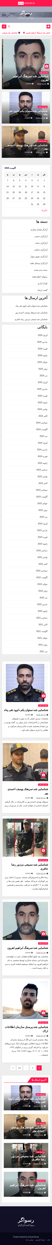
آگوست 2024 (41, 429)
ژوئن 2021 (42, 645)
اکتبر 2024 (42, 416)
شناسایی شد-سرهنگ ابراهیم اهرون (27, 947)
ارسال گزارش (40, 1240)
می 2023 (43, 517)
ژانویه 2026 (42, 355)
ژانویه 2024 (42, 463)
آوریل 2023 (42, 524)
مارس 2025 (42, 389)
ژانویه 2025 (42, 402)
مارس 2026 (42, 342)
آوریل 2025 (42, 382)
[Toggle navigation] (4, 27)
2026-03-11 (40, 152)
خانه (48, 1240)
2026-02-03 (41, 873)
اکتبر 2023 (42, 483)
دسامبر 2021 (41, 618)
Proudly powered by (20, 1237)
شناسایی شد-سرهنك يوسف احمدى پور (31, 313)
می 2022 (43, 598)
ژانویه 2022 (42, 611)
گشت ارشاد (42, 290)
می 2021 (43, 651)
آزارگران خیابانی (40, 250)
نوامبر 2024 (42, 409)
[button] (9, 26)
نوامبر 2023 (42, 476)
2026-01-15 (41, 1036)
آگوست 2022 (41, 577)
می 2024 (43, 436)
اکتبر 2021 (42, 624)
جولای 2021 (42, 638)
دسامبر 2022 (41, 550)
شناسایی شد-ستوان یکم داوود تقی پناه (31, 306)
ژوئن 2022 (42, 591)
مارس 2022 (42, 604)
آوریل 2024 (42, 443)
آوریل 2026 (42, 335)
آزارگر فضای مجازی (39, 230)
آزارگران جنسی (40, 236)
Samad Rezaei (33, 1237)
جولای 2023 (42, 503)
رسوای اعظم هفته (39, 277)
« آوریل (44, 210)
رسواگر (26, 13)
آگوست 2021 (41, 631)
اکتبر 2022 (42, 564)
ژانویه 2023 (42, 544)
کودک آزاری (42, 283)
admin (27, 84)
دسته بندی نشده (42, 72)
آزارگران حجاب (41, 243)
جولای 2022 (42, 584)
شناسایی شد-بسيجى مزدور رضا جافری (31, 319)
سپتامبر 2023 (41, 490)
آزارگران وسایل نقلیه (38, 263)
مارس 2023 (42, 530)
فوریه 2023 (42, 537)
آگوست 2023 (41, 497)
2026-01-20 (40, 84)
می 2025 (43, 376)
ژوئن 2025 (42, 369)
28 (19, 1068)
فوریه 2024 (42, 456)
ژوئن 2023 (42, 510)
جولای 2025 (42, 362)
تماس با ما (29, 1240)
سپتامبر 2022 (41, 571)
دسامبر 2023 (41, 470)
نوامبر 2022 (42, 557)
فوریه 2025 (42, 396)
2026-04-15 (40, 118)
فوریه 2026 (42, 349)
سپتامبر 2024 (41, 423)
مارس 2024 (42, 450)
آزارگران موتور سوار (38, 256)
